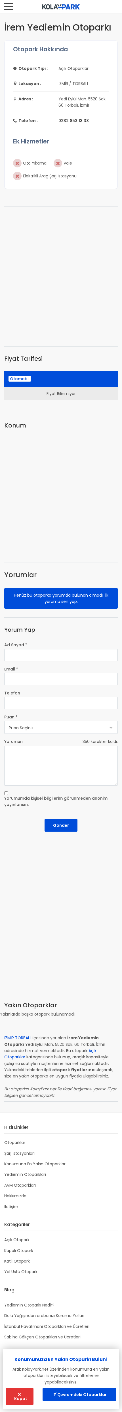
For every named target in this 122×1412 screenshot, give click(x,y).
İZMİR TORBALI (17, 1038)
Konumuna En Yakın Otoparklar (35, 1164)
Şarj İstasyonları (19, 1153)
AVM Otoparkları (20, 1185)
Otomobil (20, 379)
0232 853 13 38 (73, 120)
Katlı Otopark (17, 1261)
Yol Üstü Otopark (20, 1272)
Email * (11, 669)
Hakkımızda (15, 1196)
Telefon (12, 693)
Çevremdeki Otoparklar (81, 1394)
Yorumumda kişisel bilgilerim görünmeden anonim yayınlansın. (56, 801)
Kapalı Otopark (18, 1250)
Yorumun (13, 741)
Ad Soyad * (15, 645)
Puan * (11, 717)
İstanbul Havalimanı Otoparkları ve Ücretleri (46, 1326)
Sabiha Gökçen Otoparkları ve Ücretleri (42, 1337)
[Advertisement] (61, 276)
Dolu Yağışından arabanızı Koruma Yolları (44, 1315)
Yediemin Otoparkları (25, 1174)
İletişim (11, 1207)
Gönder (61, 825)
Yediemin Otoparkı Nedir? (29, 1305)
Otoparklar (14, 1142)
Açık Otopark (17, 1240)
